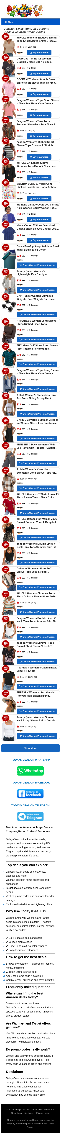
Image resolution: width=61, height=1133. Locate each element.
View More (30, 748)
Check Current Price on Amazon (39, 265)
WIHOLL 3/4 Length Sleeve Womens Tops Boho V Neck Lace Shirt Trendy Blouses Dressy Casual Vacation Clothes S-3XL (36, 165)
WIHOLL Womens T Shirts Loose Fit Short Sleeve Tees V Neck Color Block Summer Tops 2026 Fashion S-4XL (38, 496)
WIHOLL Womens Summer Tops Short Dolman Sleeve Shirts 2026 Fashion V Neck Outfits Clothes (36, 595)
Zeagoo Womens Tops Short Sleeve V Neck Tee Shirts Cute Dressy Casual (38, 102)
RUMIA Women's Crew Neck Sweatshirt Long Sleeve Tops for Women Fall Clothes (36, 471)
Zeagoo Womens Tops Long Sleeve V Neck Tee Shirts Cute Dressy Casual (38, 372)
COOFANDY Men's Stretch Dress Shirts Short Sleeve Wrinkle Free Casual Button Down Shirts (36, 81)
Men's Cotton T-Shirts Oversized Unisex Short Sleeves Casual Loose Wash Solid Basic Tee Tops (38, 227)
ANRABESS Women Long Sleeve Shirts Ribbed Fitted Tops (36, 322)
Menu (10, 22)
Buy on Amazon (41, 52)
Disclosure (29, 1113)
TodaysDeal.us (21, 1109)
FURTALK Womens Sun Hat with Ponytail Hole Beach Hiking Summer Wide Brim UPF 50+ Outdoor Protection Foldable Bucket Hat (36, 694)
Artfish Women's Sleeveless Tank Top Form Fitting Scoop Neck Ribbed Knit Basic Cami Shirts (36, 397)
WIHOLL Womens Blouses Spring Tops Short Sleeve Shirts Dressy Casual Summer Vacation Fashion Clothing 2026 (37, 39)
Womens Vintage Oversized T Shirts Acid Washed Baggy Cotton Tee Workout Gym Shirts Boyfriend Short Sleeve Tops (38, 206)
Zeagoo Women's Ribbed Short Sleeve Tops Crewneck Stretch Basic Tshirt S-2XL (35, 144)
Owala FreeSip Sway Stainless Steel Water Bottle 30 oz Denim (38, 248)
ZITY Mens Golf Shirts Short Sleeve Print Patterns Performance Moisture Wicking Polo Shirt (37, 347)
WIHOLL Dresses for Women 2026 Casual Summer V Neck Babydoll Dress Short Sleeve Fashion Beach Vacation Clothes (37, 521)
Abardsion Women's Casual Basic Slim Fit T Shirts (37, 669)
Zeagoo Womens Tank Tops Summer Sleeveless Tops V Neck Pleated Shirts (36, 123)
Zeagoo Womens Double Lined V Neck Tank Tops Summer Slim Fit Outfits (36, 545)
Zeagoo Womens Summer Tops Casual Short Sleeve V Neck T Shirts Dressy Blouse (35, 645)
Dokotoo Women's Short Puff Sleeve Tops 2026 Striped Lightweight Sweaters (34, 570)
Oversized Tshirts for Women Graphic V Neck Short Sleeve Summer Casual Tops (34, 60)
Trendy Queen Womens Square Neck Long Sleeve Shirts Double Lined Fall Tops (36, 719)
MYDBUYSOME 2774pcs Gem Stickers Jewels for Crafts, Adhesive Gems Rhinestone (38, 185)
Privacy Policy (43, 1113)
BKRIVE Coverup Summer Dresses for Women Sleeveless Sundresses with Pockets (37, 422)
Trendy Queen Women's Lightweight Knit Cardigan (32, 273)
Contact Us (36, 1109)
